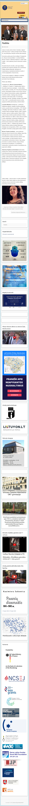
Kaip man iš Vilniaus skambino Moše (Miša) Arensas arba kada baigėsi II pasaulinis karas (13, 208)
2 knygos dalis (13, 611)
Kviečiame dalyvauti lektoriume (18, 212)
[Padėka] (14, 32)
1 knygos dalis (5, 611)
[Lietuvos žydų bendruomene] (11, 9)
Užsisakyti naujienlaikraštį (8, 234)
